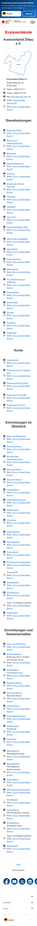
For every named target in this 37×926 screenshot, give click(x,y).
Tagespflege (12, 332)
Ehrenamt (11, 173)
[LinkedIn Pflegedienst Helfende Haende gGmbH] (30, 881)
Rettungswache (13, 531)
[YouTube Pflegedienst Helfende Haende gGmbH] (14, 881)
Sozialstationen (13, 582)
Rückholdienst (12, 552)
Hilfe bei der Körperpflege (17, 238)
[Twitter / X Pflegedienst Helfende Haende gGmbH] (22, 881)
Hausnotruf (11, 206)
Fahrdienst (11, 196)
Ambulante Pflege (14, 130)
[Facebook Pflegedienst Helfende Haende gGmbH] (6, 881)
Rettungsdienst (13, 292)
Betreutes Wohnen (14, 469)
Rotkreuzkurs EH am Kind (17, 383)
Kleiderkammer (13, 509)
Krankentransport (14, 259)
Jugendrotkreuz (13, 489)
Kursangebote (12, 360)
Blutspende (11, 153)
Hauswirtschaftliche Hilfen (17, 227)
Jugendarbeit (12, 249)
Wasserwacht (12, 612)
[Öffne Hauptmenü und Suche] (32, 22)
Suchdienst (11, 322)
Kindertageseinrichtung (16, 499)
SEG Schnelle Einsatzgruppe (19, 562)
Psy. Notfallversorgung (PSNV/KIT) (16, 280)
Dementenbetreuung (15, 163)
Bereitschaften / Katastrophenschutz (15, 458)
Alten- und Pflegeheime (16, 436)
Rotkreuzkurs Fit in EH (16, 405)
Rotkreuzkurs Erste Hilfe (17, 394)
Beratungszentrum (14, 446)
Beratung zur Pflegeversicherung (14, 141)
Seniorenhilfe (12, 302)
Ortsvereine (11, 520)
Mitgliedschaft (12, 269)
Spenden (10, 312)
